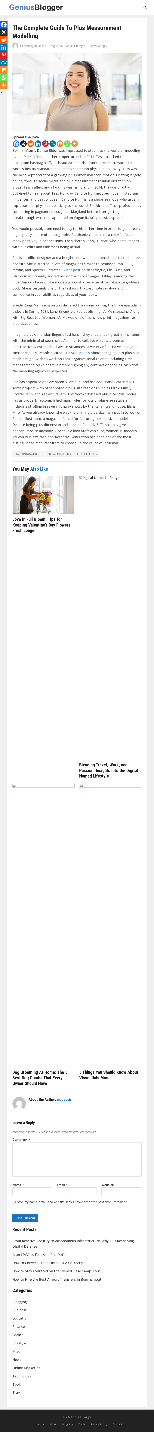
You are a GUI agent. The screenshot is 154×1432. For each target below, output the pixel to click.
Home (40, 1424)
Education (20, 1318)
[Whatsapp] (67, 143)
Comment (21, 1139)
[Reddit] (30, 143)
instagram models (60, 454)
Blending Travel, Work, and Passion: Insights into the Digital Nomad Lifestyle (108, 770)
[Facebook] (16, 143)
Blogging (19, 1302)
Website (107, 1185)
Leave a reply (98, 46)
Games (17, 1335)
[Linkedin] (38, 143)
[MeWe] (52, 143)
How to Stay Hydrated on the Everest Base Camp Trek (56, 1271)
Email (62, 1185)
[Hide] (1, 92)
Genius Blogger (82, 1417)
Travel (17, 1392)
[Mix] (60, 143)
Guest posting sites (78, 270)
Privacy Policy (99, 1424)
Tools (16, 1384)
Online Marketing (26, 1368)
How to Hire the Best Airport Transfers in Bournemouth (57, 1279)
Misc (16, 1351)
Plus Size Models (76, 352)
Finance (18, 1326)
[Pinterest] (45, 143)
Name (18, 1185)
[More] (74, 143)
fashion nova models (29, 454)
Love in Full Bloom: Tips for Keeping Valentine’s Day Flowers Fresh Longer (41, 525)
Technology (21, 1376)
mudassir (40, 46)
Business (19, 1310)
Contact (117, 1424)
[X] (23, 143)
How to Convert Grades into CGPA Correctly (47, 1262)
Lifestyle (79, 46)
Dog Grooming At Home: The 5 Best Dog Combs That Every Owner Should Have (39, 1078)
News (16, 1359)
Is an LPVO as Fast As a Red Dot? (38, 1254)
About (53, 1424)
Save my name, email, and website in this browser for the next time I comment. (72, 1202)
